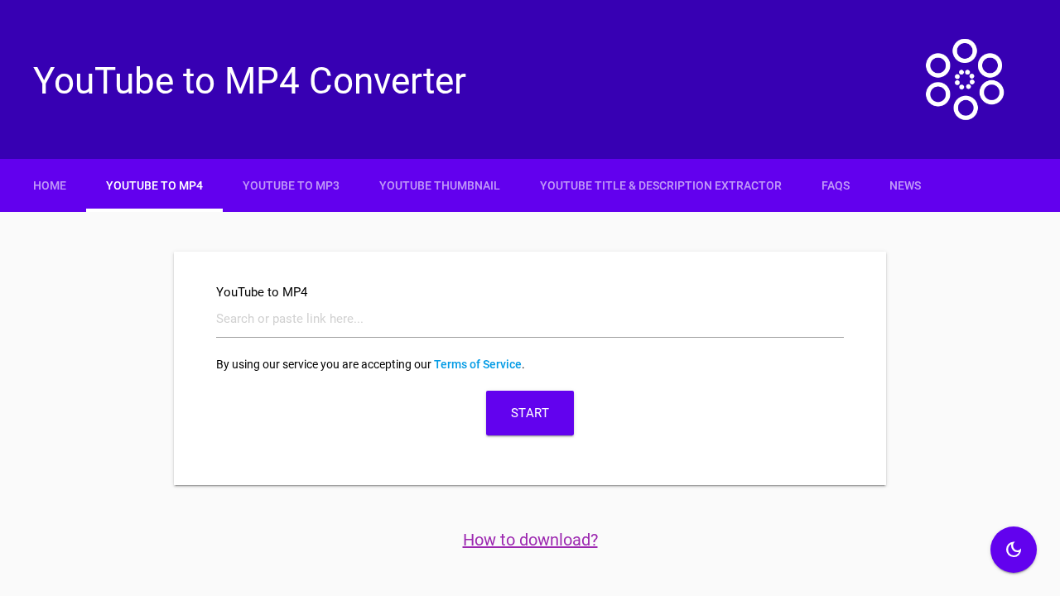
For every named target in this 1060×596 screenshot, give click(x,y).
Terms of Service (478, 364)
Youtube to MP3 (291, 185)
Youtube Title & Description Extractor (661, 185)
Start (530, 413)
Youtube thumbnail (439, 185)
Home (49, 185)
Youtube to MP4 (154, 185)
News (905, 185)
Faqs (836, 185)
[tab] (530, 185)
